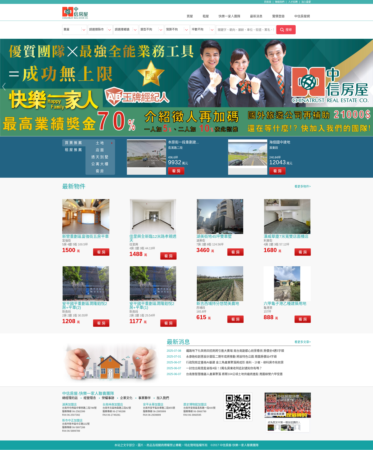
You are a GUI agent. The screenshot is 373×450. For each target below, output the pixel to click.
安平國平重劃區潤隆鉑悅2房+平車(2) (84, 305)
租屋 (206, 16)
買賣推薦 (74, 143)
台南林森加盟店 (113, 404)
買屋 (190, 16)
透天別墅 (100, 157)
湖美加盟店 (69, 404)
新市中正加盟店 (72, 420)
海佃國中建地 (279, 142)
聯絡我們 (279, 2)
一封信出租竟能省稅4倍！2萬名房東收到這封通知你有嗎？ (224, 368)
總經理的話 (70, 398)
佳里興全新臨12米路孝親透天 (152, 238)
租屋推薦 (74, 150)
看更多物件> (303, 186)
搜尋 (289, 29)
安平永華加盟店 (153, 404)
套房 (100, 171)
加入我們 (163, 398)
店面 (100, 150)
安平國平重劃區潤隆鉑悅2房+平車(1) (151, 305)
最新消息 (256, 16)
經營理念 (90, 398)
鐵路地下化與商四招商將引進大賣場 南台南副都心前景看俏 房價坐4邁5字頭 (235, 350)
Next (369, 87)
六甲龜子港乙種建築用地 (285, 303)
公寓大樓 (100, 164)
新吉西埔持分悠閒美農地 (217, 303)
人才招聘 (293, 2)
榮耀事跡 (108, 398)
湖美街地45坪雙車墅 (214, 236)
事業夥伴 (144, 398)
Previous (3, 87)
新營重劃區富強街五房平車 (85, 236)
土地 (100, 143)
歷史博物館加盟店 (195, 404)
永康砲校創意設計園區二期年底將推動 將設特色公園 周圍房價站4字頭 (231, 356)
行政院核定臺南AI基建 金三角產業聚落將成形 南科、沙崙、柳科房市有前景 (235, 362)
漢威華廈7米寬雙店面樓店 (286, 236)
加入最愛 (306, 2)
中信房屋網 (302, 16)
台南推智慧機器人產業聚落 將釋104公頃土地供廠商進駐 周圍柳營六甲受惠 (234, 374)
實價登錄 (278, 16)
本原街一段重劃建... (183, 142)
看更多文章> (303, 342)
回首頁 (267, 2)
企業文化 (126, 398)
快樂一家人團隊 (229, 16)
